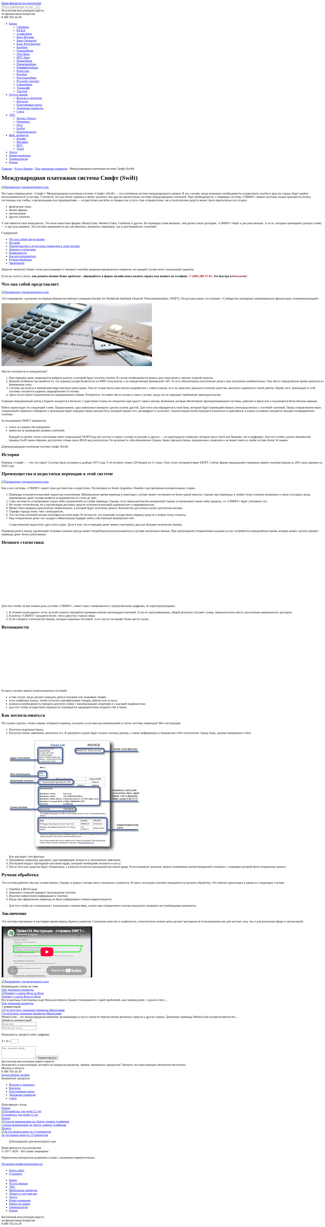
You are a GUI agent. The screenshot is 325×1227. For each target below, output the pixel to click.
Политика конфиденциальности (22, 1164)
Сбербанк (23, 27)
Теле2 (20, 148)
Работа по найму (19, 1203)
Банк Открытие (26, 40)
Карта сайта (16, 1170)
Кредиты (22, 101)
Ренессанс (23, 71)
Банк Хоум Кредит (28, 43)
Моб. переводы (19, 135)
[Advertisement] (114, 575)
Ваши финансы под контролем (21, 3)
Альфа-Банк (24, 33)
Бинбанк (22, 47)
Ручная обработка (20, 259)
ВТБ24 (21, 30)
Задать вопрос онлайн (16, 1074)
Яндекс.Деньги (26, 118)
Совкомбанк (24, 84)
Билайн (21, 138)
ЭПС (12, 114)
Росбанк (22, 74)
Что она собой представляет (27, 239)
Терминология (18, 158)
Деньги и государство (23, 1193)
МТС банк (23, 57)
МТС (20, 145)
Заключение (16, 263)
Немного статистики (22, 249)
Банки (13, 23)
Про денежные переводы (18, 989)
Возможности (18, 252)
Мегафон (22, 142)
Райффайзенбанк (27, 67)
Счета (20, 111)
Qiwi (20, 125)
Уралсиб (22, 91)
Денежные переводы (30, 108)
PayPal (21, 128)
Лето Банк (23, 54)
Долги (13, 152)
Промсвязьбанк (26, 64)
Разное (13, 162)
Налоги (6, 1128)
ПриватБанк (24, 60)
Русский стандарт (28, 81)
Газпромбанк (25, 50)
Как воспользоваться (22, 256)
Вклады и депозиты (29, 98)
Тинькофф (23, 87)
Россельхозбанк (26, 77)
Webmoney (23, 121)
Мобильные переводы (23, 1190)
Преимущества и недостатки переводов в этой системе (44, 246)
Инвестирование (20, 155)
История (14, 242)
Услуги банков (18, 94)
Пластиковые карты (29, 104)
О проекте (15, 1173)
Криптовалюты (26, 131)
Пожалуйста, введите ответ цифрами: (26, 1034)
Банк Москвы (25, 37)
